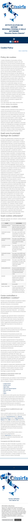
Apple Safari (6, 387)
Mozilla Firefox (7, 385)
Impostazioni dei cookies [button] (8, 519)
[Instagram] (18, 42)
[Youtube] (15, 42)
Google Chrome (7, 383)
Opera (4, 393)
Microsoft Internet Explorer (9, 388)
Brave (4, 391)
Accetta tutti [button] (18, 519)
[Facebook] (10, 42)
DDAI (17, 419)
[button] (14, 39)
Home (20, 50)
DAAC (9, 419)
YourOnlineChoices (10, 416)
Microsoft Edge (7, 390)
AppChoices (8, 435)
